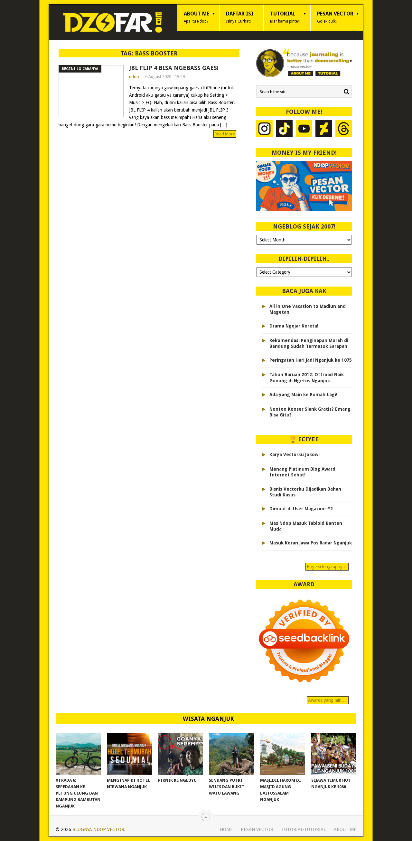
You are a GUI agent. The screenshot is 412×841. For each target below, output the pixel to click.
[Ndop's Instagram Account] (264, 129)
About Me (196, 17)
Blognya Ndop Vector (98, 829)
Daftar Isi (239, 17)
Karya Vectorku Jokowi (294, 454)
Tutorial (285, 17)
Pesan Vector (335, 17)
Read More (225, 134)
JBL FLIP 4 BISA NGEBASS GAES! (174, 67)
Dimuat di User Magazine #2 (301, 508)
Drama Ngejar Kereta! (293, 325)
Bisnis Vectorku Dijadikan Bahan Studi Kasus (305, 491)
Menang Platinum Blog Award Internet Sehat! (302, 471)
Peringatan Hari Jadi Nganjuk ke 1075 (310, 360)
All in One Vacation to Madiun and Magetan (307, 309)
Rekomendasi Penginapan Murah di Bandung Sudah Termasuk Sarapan (308, 343)
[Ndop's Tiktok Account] (284, 129)
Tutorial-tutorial (303, 829)
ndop (134, 76)
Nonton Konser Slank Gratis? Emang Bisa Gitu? (310, 411)
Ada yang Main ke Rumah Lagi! (303, 394)
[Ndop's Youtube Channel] (304, 129)
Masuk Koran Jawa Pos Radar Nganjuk (310, 542)
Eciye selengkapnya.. (327, 566)
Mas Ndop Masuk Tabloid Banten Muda (305, 526)
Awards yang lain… (327, 700)
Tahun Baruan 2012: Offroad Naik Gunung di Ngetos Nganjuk (306, 377)
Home (226, 829)
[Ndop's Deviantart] (323, 129)
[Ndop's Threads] (343, 129)
